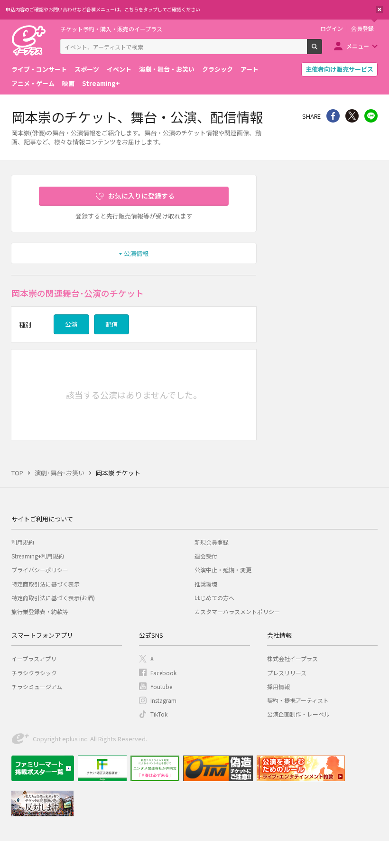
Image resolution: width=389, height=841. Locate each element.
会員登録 (362, 28)
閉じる (379, 9)
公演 (71, 324)
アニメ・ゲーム (33, 83)
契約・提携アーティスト (298, 700)
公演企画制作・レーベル (298, 714)
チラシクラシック (34, 673)
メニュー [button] (357, 46)
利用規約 (22, 542)
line (371, 116)
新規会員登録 (211, 542)
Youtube (161, 686)
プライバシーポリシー (39, 570)
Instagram (163, 700)
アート (250, 69)
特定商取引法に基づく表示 (45, 584)
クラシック (217, 69)
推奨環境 (205, 584)
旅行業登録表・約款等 (39, 611)
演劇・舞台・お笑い (166, 69)
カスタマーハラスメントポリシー (237, 611)
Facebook (163, 673)
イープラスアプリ (33, 658)
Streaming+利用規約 (37, 556)
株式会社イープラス (292, 658)
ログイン (331, 28)
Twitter (352, 116)
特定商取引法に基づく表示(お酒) (53, 598)
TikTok (158, 714)
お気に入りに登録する (141, 195)
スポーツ (86, 69)
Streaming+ (101, 83)
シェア (333, 116)
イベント (119, 69)
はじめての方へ (214, 598)
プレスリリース (286, 673)
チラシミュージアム (36, 686)
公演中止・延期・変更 (222, 570)
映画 (68, 83)
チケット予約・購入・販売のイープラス (111, 29)
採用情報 (278, 686)
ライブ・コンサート (39, 69)
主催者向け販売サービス (339, 69)
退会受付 (205, 556)
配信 (111, 324)
